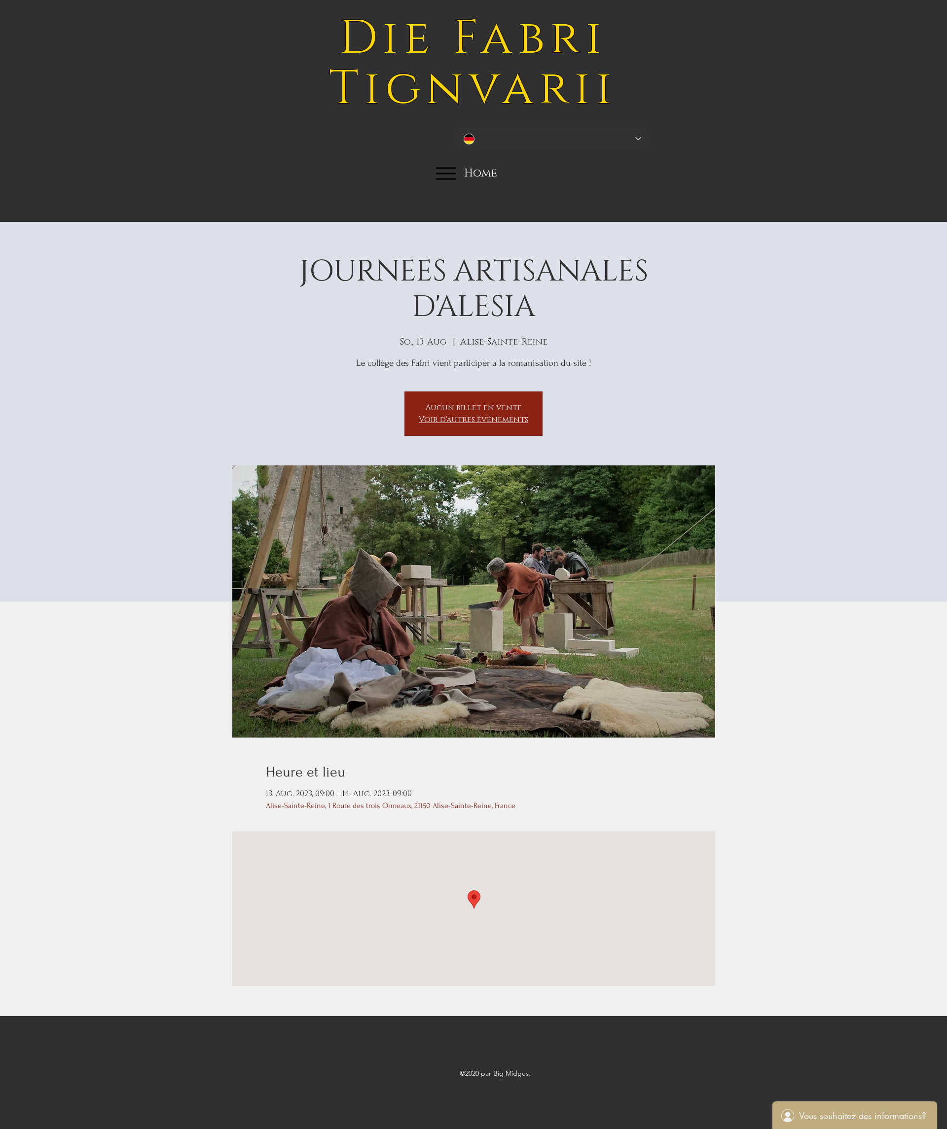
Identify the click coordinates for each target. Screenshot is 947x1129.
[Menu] (446, 173)
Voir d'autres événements (473, 419)
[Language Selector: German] (552, 139)
